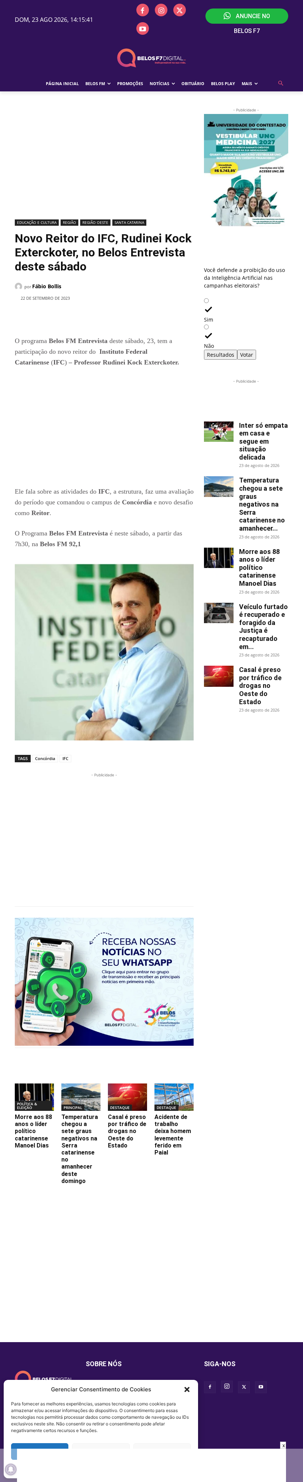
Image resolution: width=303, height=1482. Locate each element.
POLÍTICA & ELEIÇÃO (27, 1105)
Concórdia (45, 758)
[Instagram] (161, 10)
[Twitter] (179, 10)
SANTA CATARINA (129, 222)
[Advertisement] (104, 162)
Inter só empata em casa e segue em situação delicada (263, 441)
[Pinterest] (118, 317)
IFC (65, 758)
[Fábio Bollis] (19, 286)
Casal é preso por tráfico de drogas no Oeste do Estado (127, 1131)
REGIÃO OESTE (95, 222)
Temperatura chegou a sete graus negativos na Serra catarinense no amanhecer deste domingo (79, 1148)
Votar (246, 354)
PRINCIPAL (73, 1107)
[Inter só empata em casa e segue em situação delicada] (219, 431)
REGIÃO (69, 222)
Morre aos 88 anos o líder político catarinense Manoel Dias (33, 1131)
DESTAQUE (120, 1107)
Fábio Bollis (46, 286)
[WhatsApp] (135, 317)
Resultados (220, 354)
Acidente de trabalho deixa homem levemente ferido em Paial (172, 1134)
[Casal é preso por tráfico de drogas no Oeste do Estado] (127, 1097)
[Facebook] (142, 10)
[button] (187, 1389)
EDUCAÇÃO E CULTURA (37, 222)
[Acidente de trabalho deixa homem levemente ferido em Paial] (174, 1097)
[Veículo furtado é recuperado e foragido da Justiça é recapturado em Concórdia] (219, 613)
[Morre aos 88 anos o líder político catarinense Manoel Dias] (34, 1097)
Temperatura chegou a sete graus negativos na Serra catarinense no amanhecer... (262, 504)
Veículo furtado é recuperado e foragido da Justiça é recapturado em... (263, 627)
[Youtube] (142, 28)
